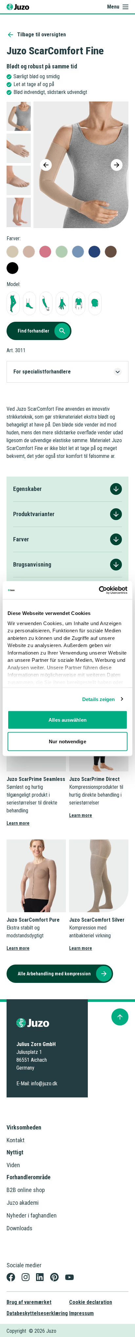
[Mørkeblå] (94, 252)
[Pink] (45, 252)
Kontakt (16, 1140)
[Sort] (12, 268)
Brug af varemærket (29, 1302)
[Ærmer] (45, 303)
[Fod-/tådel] (29, 303)
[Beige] (29, 252)
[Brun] (111, 252)
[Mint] (62, 252)
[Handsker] (62, 303)
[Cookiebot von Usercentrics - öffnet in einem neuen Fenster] (98, 590)
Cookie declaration (90, 1302)
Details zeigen (98, 699)
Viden (13, 1165)
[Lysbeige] (12, 252)
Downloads (19, 1228)
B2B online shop (26, 1189)
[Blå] (78, 252)
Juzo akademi (23, 1202)
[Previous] (46, 165)
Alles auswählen (67, 720)
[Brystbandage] (78, 303)
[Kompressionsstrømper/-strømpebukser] (13, 303)
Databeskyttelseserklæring (37, 1313)
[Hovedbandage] (95, 303)
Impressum (81, 1313)
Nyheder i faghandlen (32, 1215)
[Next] (117, 165)
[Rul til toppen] (119, 1016)
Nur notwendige (67, 741)
